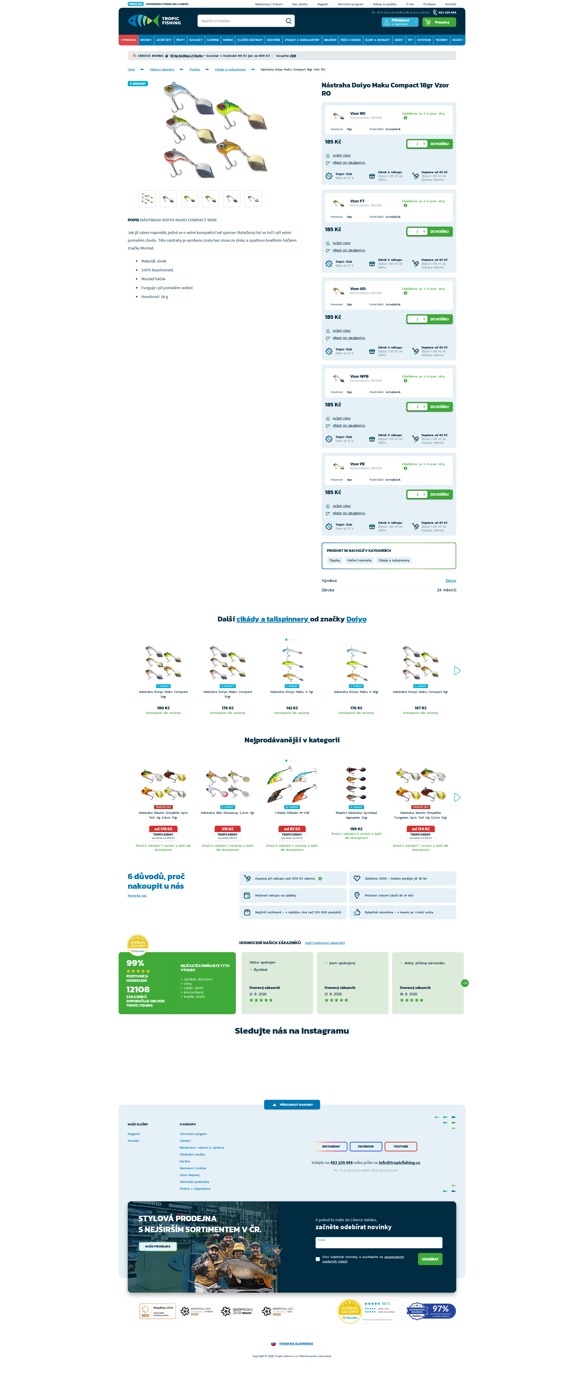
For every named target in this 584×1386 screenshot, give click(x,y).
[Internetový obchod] (154, 21)
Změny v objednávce (195, 1188)
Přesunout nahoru (296, 1104)
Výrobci (185, 1140)
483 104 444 (341, 1162)
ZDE (293, 55)
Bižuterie (273, 40)
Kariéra (185, 1161)
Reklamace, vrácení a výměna (202, 1147)
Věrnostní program (350, 4)
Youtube (401, 1146)
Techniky (441, 40)
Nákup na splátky (385, 4)
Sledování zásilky (192, 1154)
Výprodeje (128, 40)
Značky (457, 40)
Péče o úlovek (351, 40)
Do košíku (439, 144)
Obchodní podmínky (194, 1181)
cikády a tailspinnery (273, 618)
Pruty (180, 40)
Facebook (366, 1146)
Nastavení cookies (193, 1168)
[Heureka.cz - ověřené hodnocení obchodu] (137, 945)
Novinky (146, 40)
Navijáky (196, 40)
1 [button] (286, 640)
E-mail (321, 1240)
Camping (213, 40)
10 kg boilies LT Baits (186, 55)
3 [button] (295, 640)
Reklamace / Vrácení (268, 4)
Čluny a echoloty (377, 40)
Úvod (131, 69)
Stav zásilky (300, 4)
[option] (147, 198)
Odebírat (430, 1259)
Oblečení (330, 40)
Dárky (399, 40)
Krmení (228, 40)
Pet (410, 40)
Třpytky (194, 69)
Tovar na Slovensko (296, 1343)
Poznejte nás (137, 895)
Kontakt (450, 4)
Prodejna (429, 4)
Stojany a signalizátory (302, 40)
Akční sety (164, 40)
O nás (410, 4)
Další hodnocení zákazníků (325, 943)
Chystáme (424, 40)
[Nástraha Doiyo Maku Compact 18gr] (147, 199)
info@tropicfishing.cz (399, 1162)
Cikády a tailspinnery (230, 69)
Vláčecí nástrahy (250, 40)
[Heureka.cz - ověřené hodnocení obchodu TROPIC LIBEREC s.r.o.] (370, 1311)
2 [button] (291, 640)
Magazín (322, 4)
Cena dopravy (190, 1175)
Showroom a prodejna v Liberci (159, 4)
